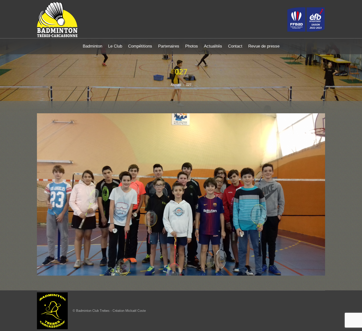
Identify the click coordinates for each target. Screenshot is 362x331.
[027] (181, 194)
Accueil (176, 85)
